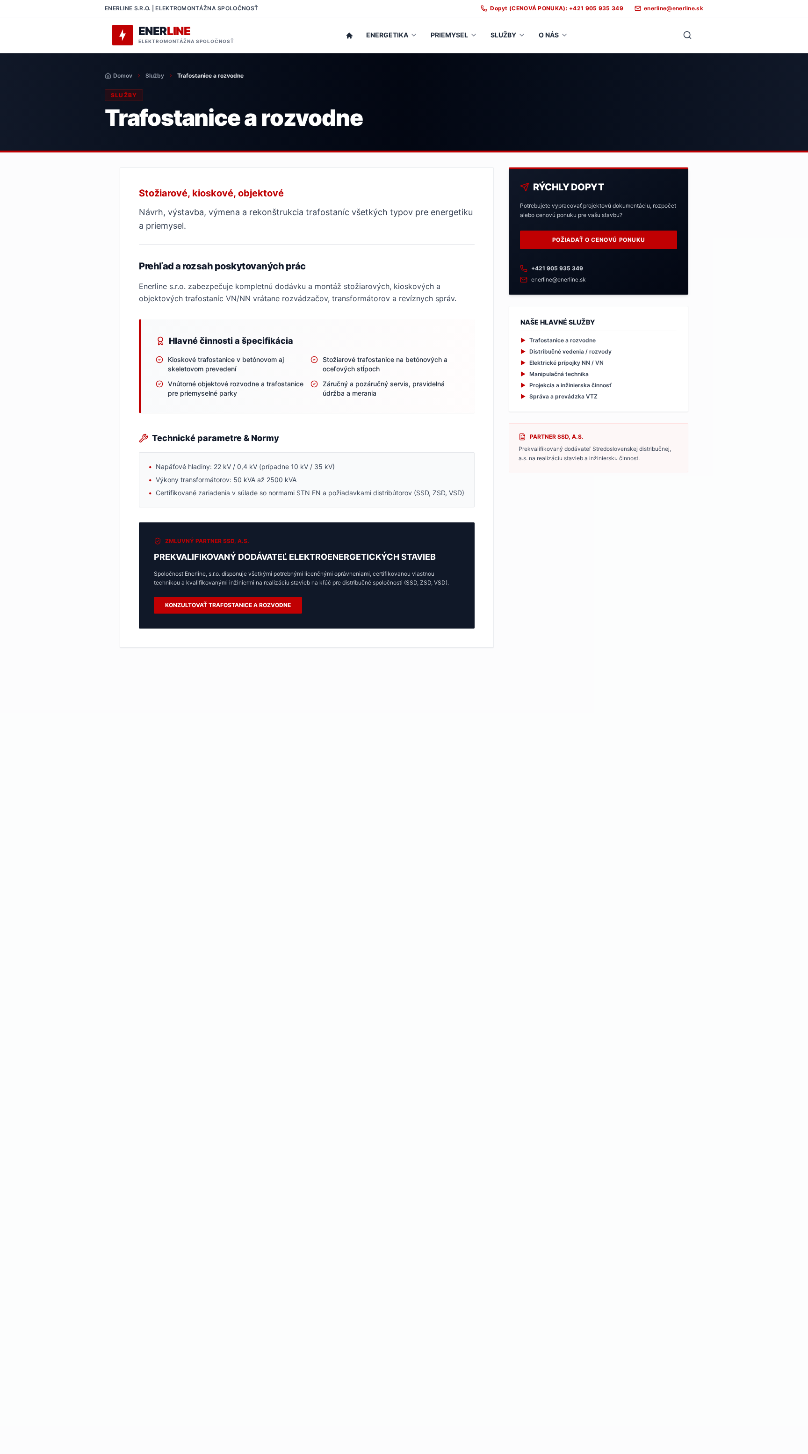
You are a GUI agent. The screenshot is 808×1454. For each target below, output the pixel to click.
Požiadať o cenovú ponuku (598, 239)
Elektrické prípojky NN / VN (562, 362)
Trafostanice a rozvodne (558, 340)
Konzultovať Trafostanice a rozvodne (228, 604)
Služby (154, 75)
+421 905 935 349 (557, 268)
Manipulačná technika (554, 373)
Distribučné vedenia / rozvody (566, 351)
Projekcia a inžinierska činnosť (566, 385)
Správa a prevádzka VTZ (559, 396)
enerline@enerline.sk (558, 279)
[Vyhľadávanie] (687, 35)
